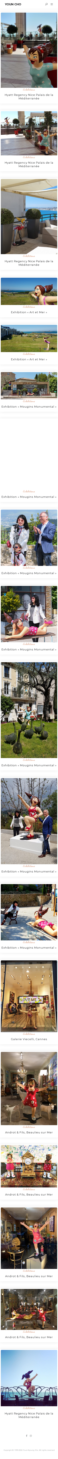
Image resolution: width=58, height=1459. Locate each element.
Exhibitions (29, 89)
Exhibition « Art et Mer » (29, 312)
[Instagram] (31, 1436)
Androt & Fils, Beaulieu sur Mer (29, 1132)
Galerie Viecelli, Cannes (29, 1039)
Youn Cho (13, 4)
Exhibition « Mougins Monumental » (29, 406)
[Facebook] (26, 1436)
